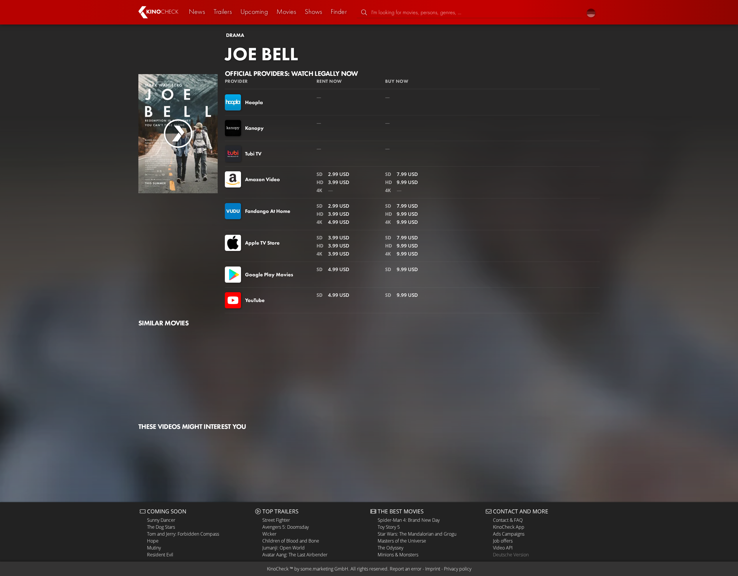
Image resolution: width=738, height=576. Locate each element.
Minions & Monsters (398, 555)
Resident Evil (160, 555)
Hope (153, 541)
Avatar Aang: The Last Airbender (294, 555)
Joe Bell (261, 54)
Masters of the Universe (402, 541)
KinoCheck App (508, 527)
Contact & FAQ (508, 520)
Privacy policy (457, 569)
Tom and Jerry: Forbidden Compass (183, 534)
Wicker (269, 534)
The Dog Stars (161, 527)
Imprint (432, 569)
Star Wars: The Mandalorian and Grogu (417, 534)
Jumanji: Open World (283, 548)
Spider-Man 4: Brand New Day (409, 520)
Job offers (503, 541)
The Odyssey (390, 548)
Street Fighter (276, 520)
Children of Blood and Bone (290, 541)
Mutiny (154, 548)
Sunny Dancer (161, 520)
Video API (503, 548)
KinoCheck (278, 569)
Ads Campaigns (508, 534)
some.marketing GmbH (324, 569)
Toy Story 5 (389, 527)
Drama (235, 35)
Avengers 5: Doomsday (285, 527)
